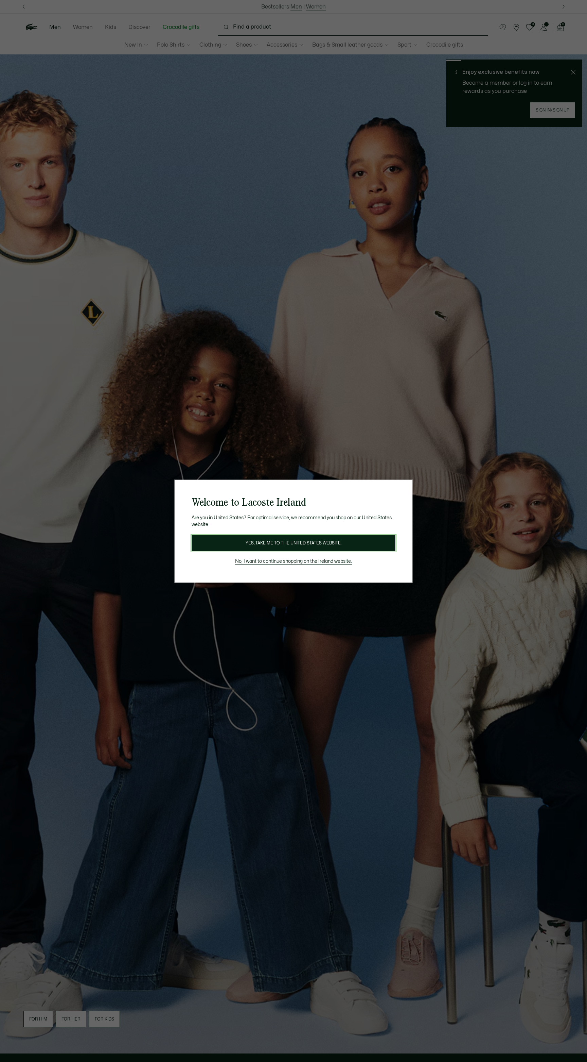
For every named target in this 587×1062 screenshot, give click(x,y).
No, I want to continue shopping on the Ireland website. (293, 561)
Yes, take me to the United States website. (293, 543)
